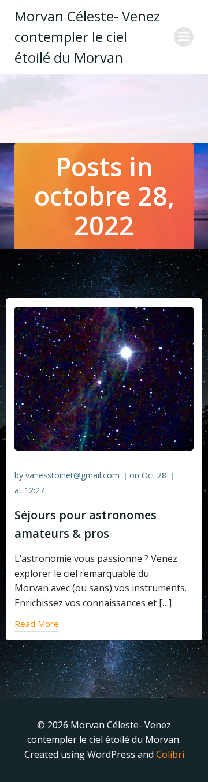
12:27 (34, 490)
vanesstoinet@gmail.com (72, 475)
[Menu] (184, 37)
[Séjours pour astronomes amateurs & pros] (104, 377)
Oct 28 (154, 475)
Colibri (170, 754)
